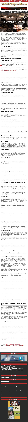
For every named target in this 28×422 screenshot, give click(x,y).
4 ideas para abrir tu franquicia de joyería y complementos (8, 365)
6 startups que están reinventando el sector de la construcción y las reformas (15, 345)
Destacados (13, 22)
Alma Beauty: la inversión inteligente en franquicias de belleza (8, 366)
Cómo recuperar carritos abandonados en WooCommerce (8, 367)
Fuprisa (21, 22)
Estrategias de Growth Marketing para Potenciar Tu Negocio (12, 344)
